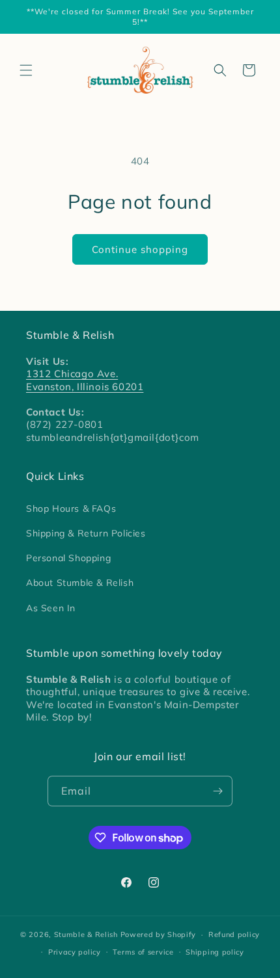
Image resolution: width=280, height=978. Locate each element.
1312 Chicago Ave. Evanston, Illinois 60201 (84, 380)
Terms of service (143, 952)
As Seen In (51, 608)
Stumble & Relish (86, 934)
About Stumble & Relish (79, 582)
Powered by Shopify (158, 934)
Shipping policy (215, 952)
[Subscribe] (217, 791)
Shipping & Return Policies (86, 533)
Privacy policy (74, 952)
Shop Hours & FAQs (71, 508)
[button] (26, 70)
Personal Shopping (68, 558)
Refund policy (234, 934)
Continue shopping (140, 249)
